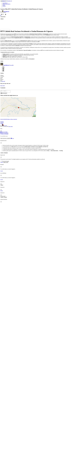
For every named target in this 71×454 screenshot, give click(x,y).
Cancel (2, 152)
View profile (11, 65)
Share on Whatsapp (4, 133)
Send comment (4, 93)
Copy (13, 138)
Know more (2, 85)
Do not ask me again (5, 161)
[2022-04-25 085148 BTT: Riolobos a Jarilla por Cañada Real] (18, 116)
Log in (1, 170)
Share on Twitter (4, 131)
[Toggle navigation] (3, 1)
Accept (5, 197)
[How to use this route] (0, 15)
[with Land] (2, 81)
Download (5, 152)
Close (2, 185)
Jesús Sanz (5, 125)
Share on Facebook (4, 132)
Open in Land (6, 162)
